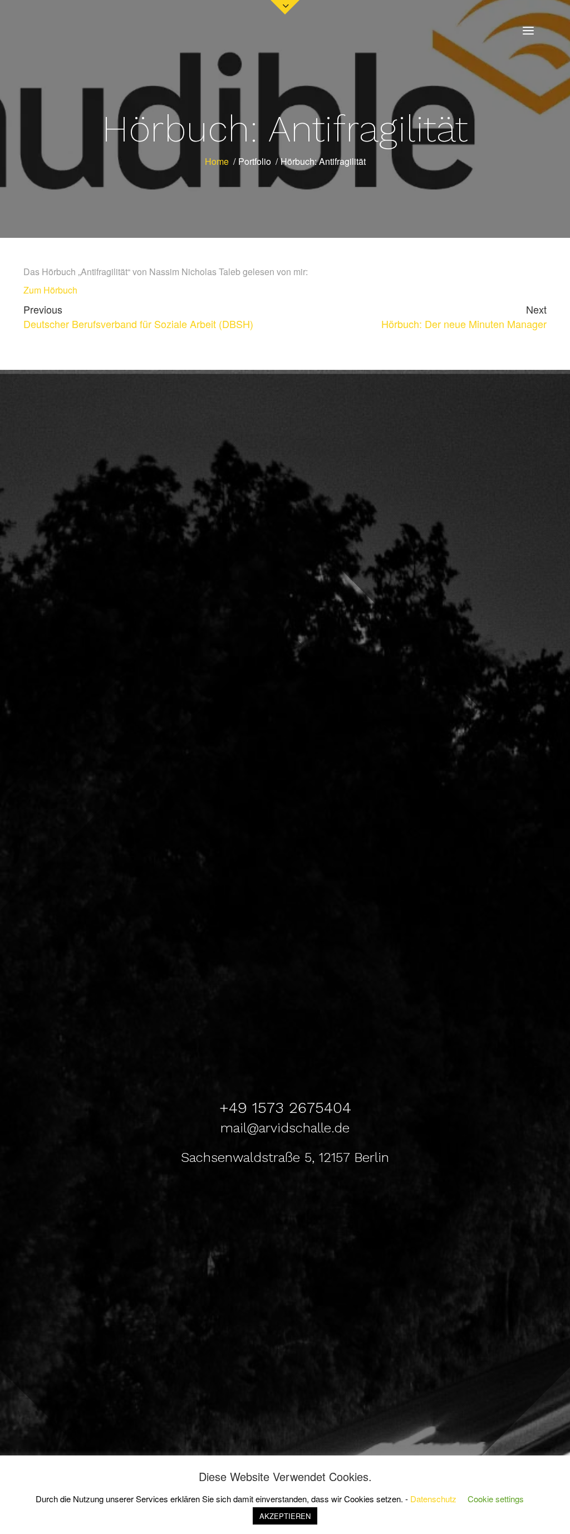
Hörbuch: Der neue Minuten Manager (464, 316)
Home (217, 161)
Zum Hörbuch (50, 290)
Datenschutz (433, 1498)
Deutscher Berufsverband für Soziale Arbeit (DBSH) (138, 316)
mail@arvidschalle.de (285, 1128)
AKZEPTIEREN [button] (285, 1516)
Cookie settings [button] (496, 1498)
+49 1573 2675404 (285, 1107)
